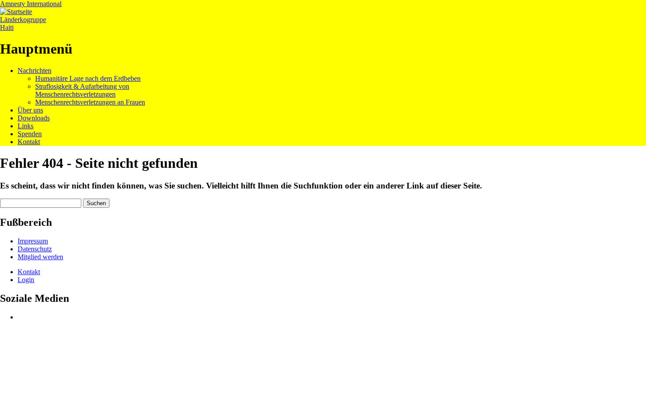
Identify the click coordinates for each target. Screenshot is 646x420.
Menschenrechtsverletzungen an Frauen (90, 102)
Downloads (34, 118)
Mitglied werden (40, 257)
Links (25, 126)
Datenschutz (35, 249)
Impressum (33, 241)
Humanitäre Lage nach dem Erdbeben (88, 78)
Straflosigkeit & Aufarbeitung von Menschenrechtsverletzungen (82, 90)
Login (26, 279)
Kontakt (29, 141)
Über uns (30, 110)
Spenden (30, 134)
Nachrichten (34, 70)
